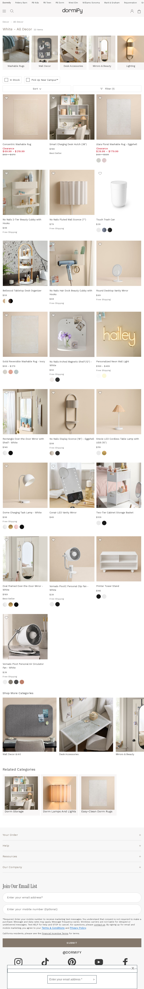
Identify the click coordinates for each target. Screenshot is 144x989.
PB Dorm (60, 3)
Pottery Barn (21, 3)
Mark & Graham (112, 3)
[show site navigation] (4, 11)
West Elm (73, 3)
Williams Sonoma (91, 3)
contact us (99, 924)
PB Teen (47, 3)
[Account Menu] (132, 11)
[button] (12, 11)
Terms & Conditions (53, 927)
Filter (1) (109, 88)
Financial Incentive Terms (55, 933)
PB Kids (35, 3)
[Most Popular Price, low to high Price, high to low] (37, 90)
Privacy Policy (78, 927)
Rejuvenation (130, 3)
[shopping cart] (140, 11)
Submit (72, 942)
